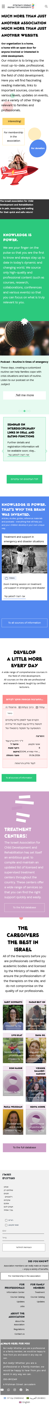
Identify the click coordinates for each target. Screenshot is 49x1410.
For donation (38, 148)
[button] (12, 451)
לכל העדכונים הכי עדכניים (24, 479)
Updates (20, 1361)
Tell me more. (24, 396)
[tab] (29, 411)
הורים (10, 1279)
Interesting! (14, 121)
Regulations (19, 1389)
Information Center (15, 1352)
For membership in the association (13, 136)
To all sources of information (24, 622)
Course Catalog (17, 1356)
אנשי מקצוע (13, 1284)
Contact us (19, 1393)
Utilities (12, 578)
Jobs (22, 1366)
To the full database (24, 907)
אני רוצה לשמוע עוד (18, 454)
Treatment (40, 1352)
